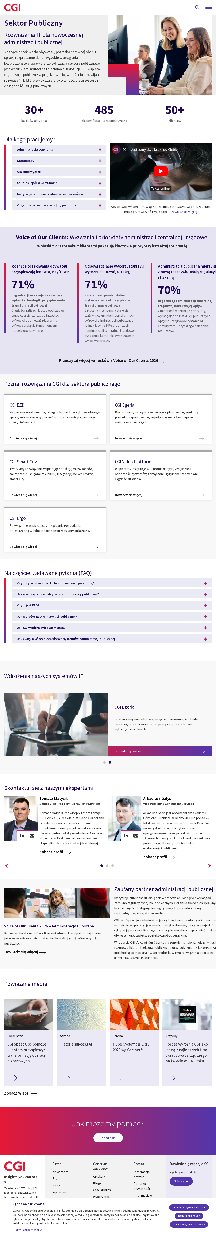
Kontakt (108, 1137)
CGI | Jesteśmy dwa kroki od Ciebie (150, 149)
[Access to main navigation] (208, 7)
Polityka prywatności (142, 1186)
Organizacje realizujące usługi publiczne (46, 205)
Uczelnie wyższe (29, 172)
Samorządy (25, 160)
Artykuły (99, 1176)
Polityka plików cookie (28, 1230)
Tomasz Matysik (53, 798)
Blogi (56, 1178)
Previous (6, 866)
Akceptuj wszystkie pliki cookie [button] (189, 1207)
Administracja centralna (35, 149)
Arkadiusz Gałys (157, 798)
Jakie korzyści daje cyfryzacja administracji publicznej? (58, 594)
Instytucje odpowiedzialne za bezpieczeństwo (51, 194)
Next (210, 866)
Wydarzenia (61, 1192)
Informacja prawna (142, 1174)
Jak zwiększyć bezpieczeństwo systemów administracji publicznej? (66, 639)
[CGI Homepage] (12, 7)
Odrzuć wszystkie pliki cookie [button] (189, 1224)
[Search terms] (197, 7)
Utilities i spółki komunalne (37, 183)
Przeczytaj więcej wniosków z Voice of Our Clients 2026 (108, 360)
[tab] (105, 763)
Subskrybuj (181, 1181)
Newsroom (60, 1172)
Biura (56, 1185)
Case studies (102, 1190)
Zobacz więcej (17, 1093)
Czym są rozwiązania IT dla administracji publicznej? (56, 583)
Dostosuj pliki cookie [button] (189, 1215)
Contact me (31, 835)
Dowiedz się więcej (184, 212)
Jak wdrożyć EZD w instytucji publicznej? (47, 616)
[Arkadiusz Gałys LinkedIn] (126, 835)
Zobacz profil (51, 852)
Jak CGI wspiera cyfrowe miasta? (41, 627)
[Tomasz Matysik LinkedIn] (22, 835)
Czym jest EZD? (28, 605)
